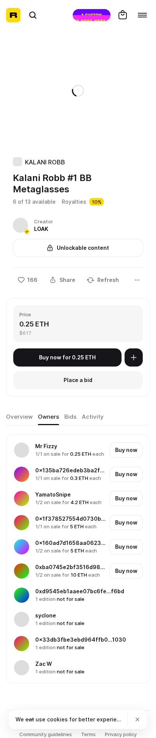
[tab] (19, 416)
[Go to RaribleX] (92, 15)
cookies (57, 719)
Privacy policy (121, 734)
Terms (88, 734)
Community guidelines (45, 734)
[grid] (78, 558)
